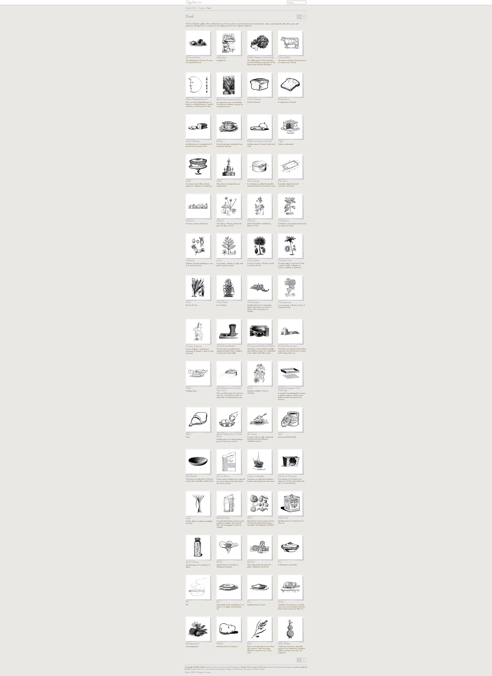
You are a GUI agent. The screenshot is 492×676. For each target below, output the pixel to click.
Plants (234, 26)
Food (209, 8)
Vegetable (216, 26)
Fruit (206, 26)
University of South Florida (254, 669)
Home (201, 8)
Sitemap (200, 672)
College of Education (234, 669)
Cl (194, 2)
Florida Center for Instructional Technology (222, 667)
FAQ (193, 672)
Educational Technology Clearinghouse (278, 667)
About (187, 672)
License (208, 672)
